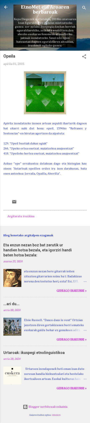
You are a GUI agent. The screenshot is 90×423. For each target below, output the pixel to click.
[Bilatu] (84, 8)
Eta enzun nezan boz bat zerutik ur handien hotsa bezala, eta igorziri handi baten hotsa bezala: (37, 250)
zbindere (56, 415)
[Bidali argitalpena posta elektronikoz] (14, 203)
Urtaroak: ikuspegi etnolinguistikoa (34, 352)
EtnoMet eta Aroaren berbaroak (45, 10)
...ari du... (11, 304)
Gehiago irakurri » (72, 290)
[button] (84, 57)
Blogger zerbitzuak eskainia (47, 406)
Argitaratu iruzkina (21, 216)
